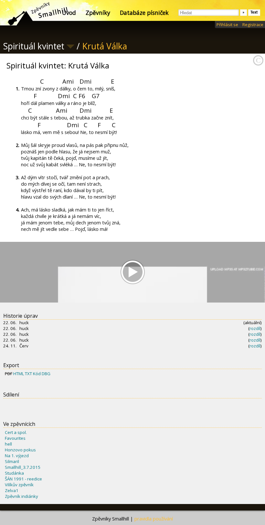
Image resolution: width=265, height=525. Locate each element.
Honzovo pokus (20, 450)
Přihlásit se (227, 24)
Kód (37, 373)
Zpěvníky (98, 12)
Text (254, 12)
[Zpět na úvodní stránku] (32, 13)
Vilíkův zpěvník (19, 485)
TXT (28, 373)
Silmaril (12, 461)
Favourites (15, 438)
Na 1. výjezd (17, 455)
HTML (18, 373)
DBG (46, 373)
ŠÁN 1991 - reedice (23, 479)
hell (8, 444)
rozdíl (254, 328)
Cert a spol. (16, 432)
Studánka (14, 473)
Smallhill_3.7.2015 (22, 467)
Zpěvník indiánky (21, 496)
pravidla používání (153, 518)
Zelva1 (11, 490)
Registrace (252, 24)
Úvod (69, 12)
